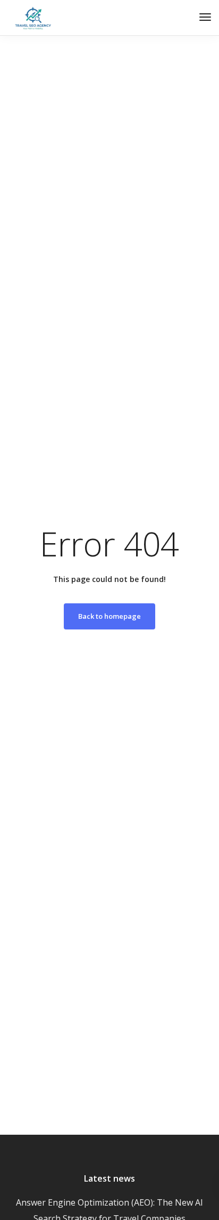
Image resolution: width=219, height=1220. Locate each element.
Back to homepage (109, 616)
